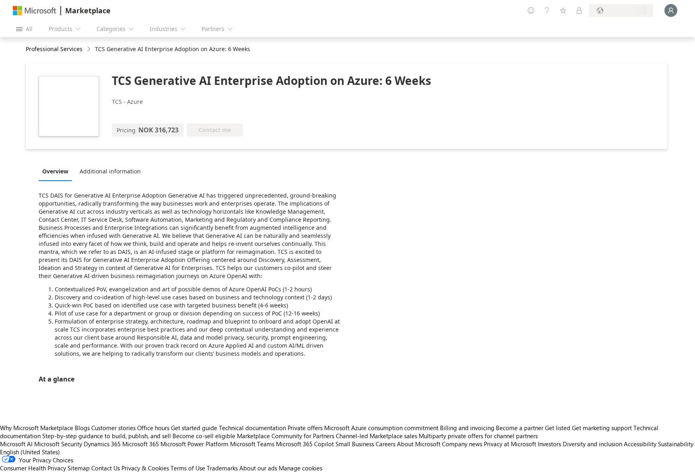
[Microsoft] (34, 10)
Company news (462, 444)
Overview (55, 171)
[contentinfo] (89, 49)
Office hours (153, 428)
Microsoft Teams (252, 444)
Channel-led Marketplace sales (376, 436)
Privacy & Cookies (145, 468)
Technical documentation (252, 428)
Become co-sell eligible (204, 436)
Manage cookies (300, 468)
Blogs (82, 428)
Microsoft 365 (140, 444)
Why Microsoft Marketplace (36, 428)
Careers (385, 444)
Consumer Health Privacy (33, 468)
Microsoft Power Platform (194, 444)
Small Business (354, 444)
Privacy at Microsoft (510, 444)
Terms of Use (188, 468)
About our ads (258, 468)
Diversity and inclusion (592, 444)
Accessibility (640, 444)
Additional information (110, 171)
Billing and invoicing (467, 428)
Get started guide (194, 428)
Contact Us (105, 468)
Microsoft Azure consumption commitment (382, 428)
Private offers (305, 428)
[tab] (57, 171)
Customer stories (113, 428)
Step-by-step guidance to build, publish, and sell (106, 436)
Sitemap (79, 468)
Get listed (557, 428)
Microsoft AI (16, 444)
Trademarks (222, 468)
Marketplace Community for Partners (285, 436)
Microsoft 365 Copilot (305, 444)
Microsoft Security (58, 444)
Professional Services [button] (54, 49)
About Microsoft (418, 444)
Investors (549, 444)
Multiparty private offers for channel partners (478, 436)
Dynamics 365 (102, 444)
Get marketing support (602, 428)
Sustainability (675, 444)
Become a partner (519, 428)
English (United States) (30, 452)
